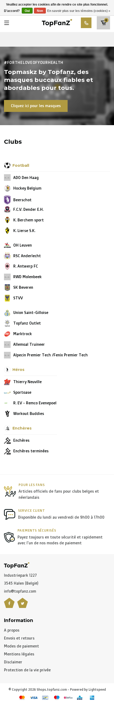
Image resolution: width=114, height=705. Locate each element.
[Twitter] (22, 606)
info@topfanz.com (20, 591)
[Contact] (86, 22)
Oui (27, 11)
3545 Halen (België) (21, 583)
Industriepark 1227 (20, 575)
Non (40, 11)
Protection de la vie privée (27, 670)
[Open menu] (6, 22)
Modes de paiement (21, 646)
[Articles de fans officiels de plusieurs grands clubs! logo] (57, 22)
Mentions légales (19, 654)
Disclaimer (13, 662)
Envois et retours (19, 638)
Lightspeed (97, 689)
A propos (11, 630)
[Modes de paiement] (22, 697)
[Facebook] (9, 606)
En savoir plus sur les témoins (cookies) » (78, 11)
